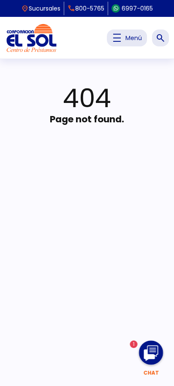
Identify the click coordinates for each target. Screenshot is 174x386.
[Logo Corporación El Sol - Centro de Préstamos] (31, 37)
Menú (127, 38)
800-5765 (86, 8)
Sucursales (40, 8)
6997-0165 (137, 8)
